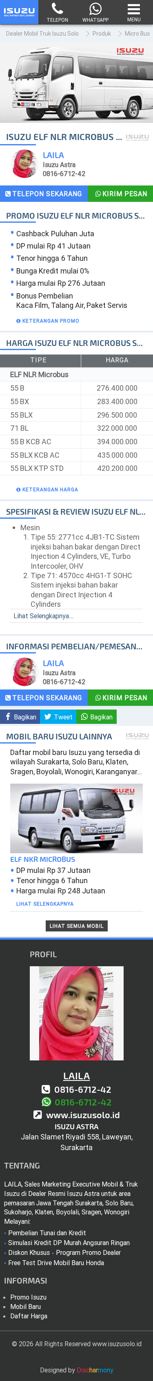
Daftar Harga (28, 1316)
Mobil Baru (25, 1306)
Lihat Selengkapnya (45, 904)
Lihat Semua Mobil (77, 926)
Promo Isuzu (28, 1297)
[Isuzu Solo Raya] (19, 16)
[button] (47, 320)
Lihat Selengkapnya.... (43, 616)
